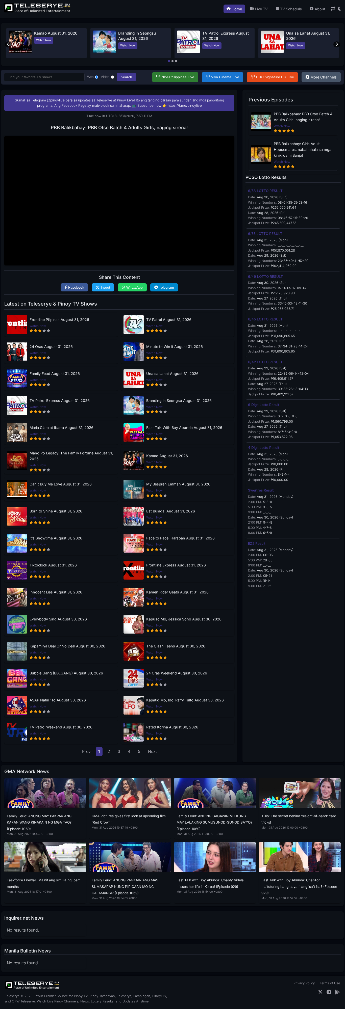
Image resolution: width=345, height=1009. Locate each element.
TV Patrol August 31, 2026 (168, 319)
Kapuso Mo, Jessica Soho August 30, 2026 (183, 619)
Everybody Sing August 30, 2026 (58, 619)
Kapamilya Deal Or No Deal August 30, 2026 (67, 646)
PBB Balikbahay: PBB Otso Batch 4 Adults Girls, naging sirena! (303, 117)
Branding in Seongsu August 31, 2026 (179, 400)
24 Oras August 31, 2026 (51, 346)
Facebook (76, 287)
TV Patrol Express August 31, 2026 (60, 400)
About (320, 9)
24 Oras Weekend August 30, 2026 (176, 673)
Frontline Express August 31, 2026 (176, 565)
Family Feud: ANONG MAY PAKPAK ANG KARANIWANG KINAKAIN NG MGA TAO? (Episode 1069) (39, 822)
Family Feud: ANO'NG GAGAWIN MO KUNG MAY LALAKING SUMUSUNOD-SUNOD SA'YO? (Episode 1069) (214, 822)
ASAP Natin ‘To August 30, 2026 (58, 700)
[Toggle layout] (333, 9)
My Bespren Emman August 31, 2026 (178, 484)
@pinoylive (56, 100)
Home (237, 9)
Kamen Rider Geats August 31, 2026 (177, 592)
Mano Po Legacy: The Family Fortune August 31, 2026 (71, 456)
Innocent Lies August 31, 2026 (56, 592)
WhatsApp (134, 287)
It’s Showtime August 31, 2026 (56, 538)
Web (90, 77)
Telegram (166, 287)
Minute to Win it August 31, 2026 (174, 346)
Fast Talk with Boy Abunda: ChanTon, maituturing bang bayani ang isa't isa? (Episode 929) (299, 886)
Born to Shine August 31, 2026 (56, 511)
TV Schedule (291, 9)
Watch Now (43, 40)
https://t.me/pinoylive (185, 105)
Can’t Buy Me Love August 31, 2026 (61, 484)
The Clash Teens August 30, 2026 (175, 646)
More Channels (323, 77)
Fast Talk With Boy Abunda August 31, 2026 (184, 427)
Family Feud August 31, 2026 (55, 373)
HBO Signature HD (275, 77)
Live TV (261, 9)
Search (126, 77)
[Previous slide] (8, 44)
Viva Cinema (225, 77)
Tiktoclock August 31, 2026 (53, 565)
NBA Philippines (177, 77)
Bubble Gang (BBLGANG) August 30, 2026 (66, 673)
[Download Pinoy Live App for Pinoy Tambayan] (337, 992)
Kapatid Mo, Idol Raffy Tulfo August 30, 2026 (185, 700)
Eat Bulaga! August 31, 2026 (170, 511)
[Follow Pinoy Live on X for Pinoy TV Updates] (320, 992)
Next (152, 751)
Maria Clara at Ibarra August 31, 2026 (61, 427)
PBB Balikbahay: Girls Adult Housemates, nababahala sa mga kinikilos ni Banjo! (302, 149)
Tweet (105, 287)
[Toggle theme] (339, 9)
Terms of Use (330, 983)
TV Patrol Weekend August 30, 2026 (61, 727)
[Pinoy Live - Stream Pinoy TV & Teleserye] (37, 11)
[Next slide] (336, 44)
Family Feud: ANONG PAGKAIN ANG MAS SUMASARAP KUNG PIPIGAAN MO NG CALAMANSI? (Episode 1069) (125, 886)
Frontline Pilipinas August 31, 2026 (59, 319)
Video (105, 77)
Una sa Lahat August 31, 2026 (172, 373)
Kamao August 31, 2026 (56, 33)
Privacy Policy (304, 983)
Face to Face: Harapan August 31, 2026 (180, 538)
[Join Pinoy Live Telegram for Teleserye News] (329, 992)
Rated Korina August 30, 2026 (172, 727)
